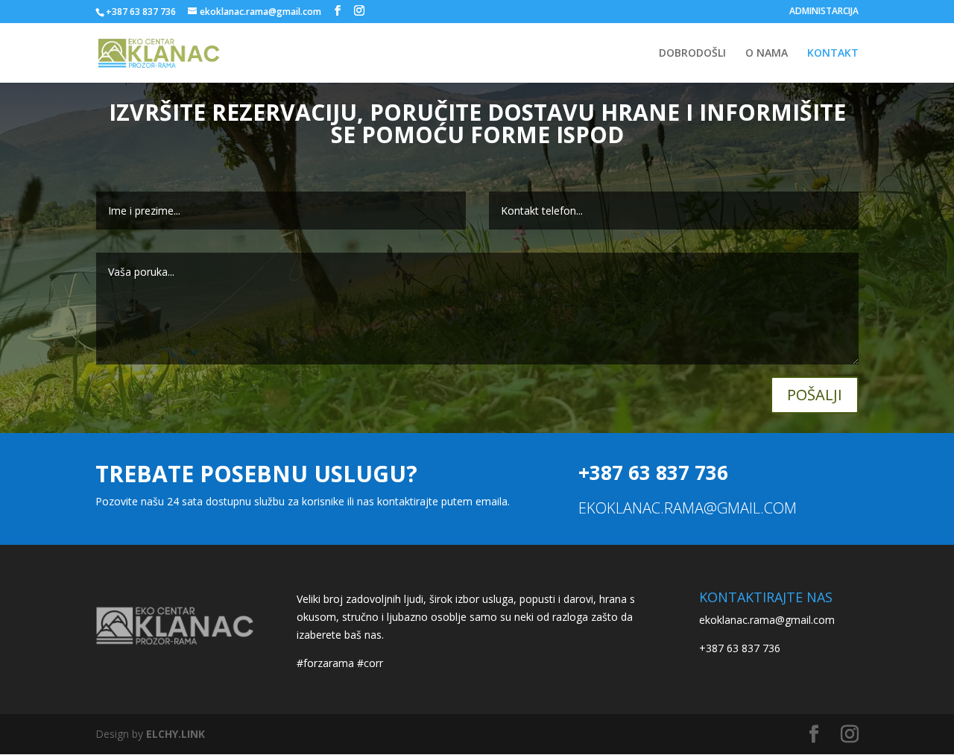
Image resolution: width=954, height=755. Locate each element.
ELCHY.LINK (175, 734)
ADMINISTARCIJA (824, 12)
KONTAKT (833, 54)
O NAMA (766, 54)
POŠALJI (814, 395)
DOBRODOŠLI (692, 54)
